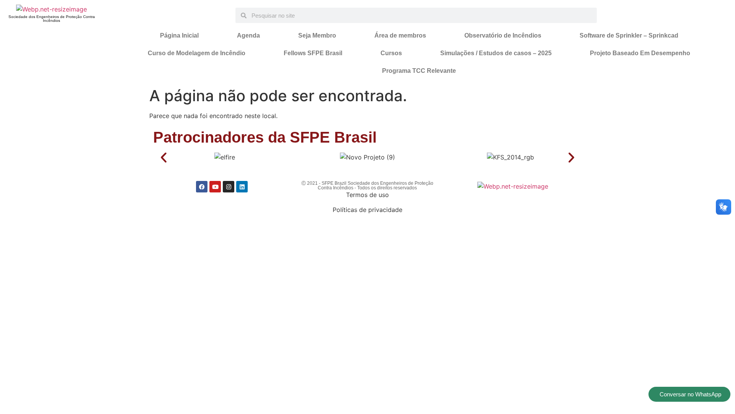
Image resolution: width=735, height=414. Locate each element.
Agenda (248, 35)
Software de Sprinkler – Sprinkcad (629, 35)
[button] (163, 157)
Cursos (391, 53)
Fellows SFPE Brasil (313, 53)
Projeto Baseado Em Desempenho (640, 53)
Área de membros (400, 35)
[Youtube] (215, 186)
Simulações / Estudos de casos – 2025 (496, 53)
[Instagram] (228, 186)
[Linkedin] (242, 186)
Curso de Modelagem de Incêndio (196, 53)
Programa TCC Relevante (419, 70)
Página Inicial (179, 35)
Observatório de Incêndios (502, 35)
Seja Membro (317, 35)
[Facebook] (201, 186)
